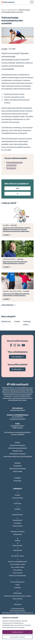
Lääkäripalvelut (17, 534)
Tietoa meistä (17, 471)
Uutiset (17, 585)
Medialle (17, 540)
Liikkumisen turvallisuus (17, 454)
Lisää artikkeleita (7, 305)
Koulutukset (17, 466)
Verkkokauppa (17, 593)
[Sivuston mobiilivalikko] (32, 2)
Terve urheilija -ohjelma (17, 567)
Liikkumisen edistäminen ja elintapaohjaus (17, 456)
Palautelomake (17, 550)
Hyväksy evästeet (17, 632)
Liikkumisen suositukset (18, 531)
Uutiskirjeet (17, 587)
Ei (17, 194)
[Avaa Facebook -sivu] (11, 345)
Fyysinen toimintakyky (17, 445)
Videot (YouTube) (17, 599)
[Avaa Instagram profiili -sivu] (14, 345)
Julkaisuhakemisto (17, 514)
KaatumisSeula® (17, 520)
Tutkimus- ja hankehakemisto (17, 575)
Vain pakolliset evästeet (17, 637)
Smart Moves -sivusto (17, 556)
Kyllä (17, 188)
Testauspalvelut (17, 570)
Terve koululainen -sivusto (17, 564)
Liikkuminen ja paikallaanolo (17, 448)
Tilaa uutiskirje (16, 357)
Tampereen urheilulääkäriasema (17, 561)
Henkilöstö (17, 509)
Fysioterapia (17, 503)
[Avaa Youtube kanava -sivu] (23, 345)
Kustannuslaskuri (17, 526)
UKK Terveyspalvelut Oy (17, 582)
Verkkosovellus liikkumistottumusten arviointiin (17, 596)
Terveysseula (11, 168)
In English (17, 478)
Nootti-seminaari (17, 545)
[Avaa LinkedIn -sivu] (19, 345)
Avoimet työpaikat (17, 498)
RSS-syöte (17, 369)
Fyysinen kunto (17, 451)
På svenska (17, 481)
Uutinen (4, 49)
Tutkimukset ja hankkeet (17, 469)
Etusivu (3, 10)
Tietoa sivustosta (18, 573)
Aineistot (17, 463)
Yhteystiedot (17, 604)
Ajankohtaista (12, 10)
